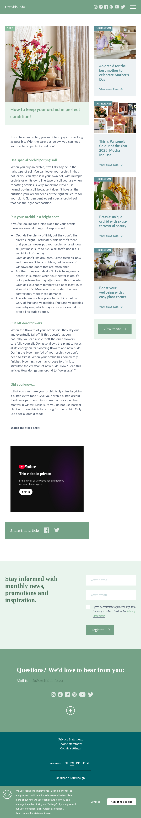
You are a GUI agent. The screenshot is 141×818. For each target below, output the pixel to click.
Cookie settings (70, 748)
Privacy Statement (70, 739)
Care (10, 28)
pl (88, 763)
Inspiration (103, 28)
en (72, 763)
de (78, 763)
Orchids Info (15, 7)
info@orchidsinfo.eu (46, 680)
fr (83, 763)
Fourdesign (77, 778)
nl (66, 763)
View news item (109, 89)
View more (112, 329)
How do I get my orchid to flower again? (48, 370)
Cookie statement (70, 744)
